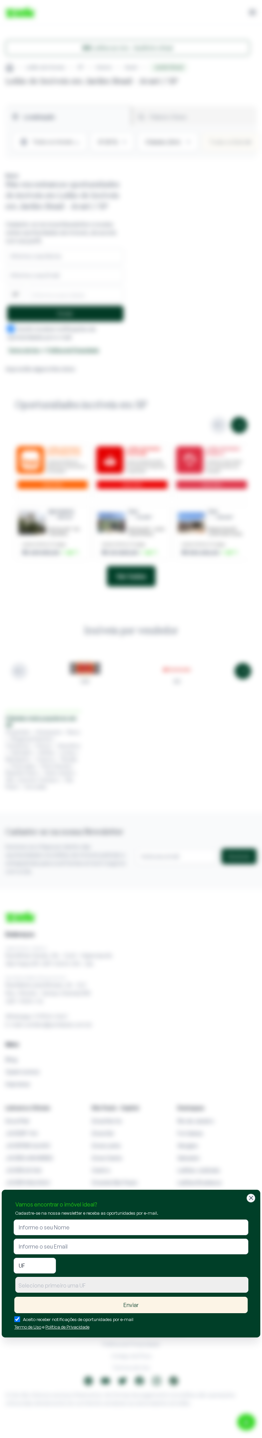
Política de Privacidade (67, 1327)
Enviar (131, 1305)
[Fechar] (251, 1198)
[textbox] (132, 1285)
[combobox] (131, 1285)
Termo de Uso (27, 1327)
